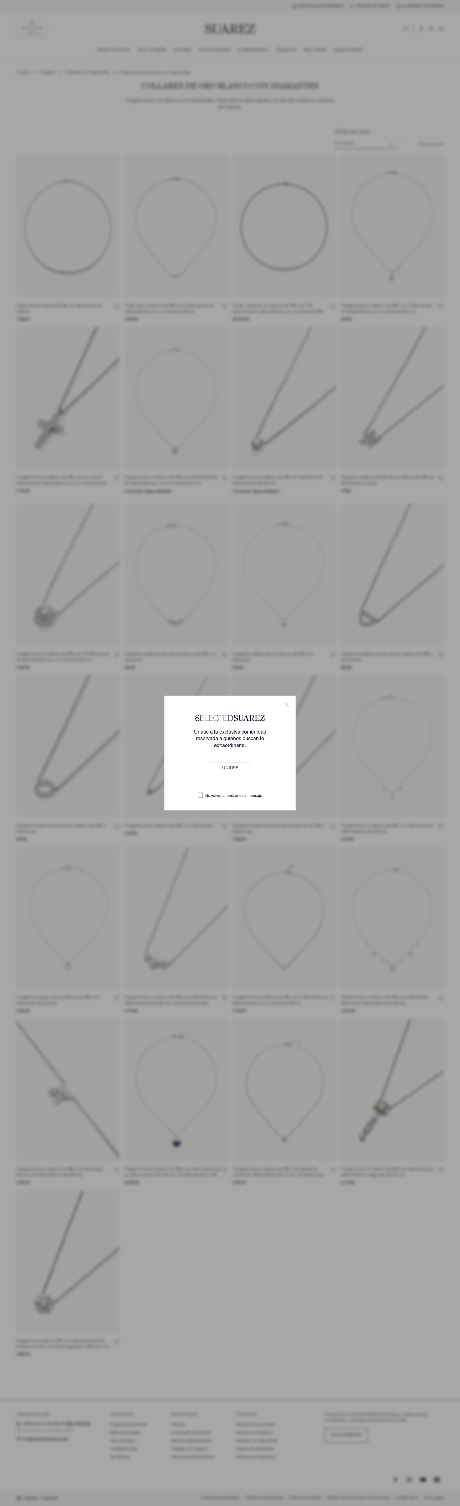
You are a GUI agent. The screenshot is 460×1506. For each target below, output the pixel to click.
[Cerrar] (287, 705)
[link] (230, 767)
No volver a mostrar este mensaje (233, 795)
